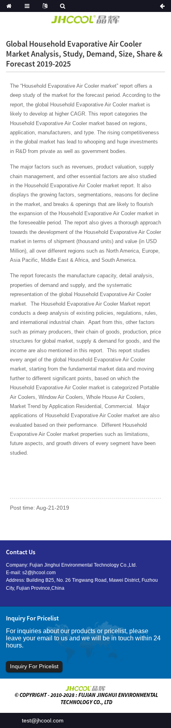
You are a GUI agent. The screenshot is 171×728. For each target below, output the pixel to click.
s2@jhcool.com (39, 572)
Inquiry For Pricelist (34, 666)
